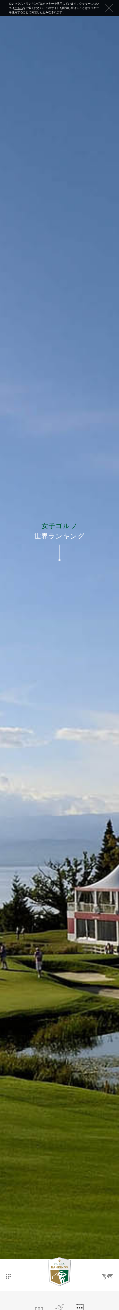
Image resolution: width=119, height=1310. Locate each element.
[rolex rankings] (59, 1272)
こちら (18, 7)
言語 (107, 1271)
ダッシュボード (8, 1271)
